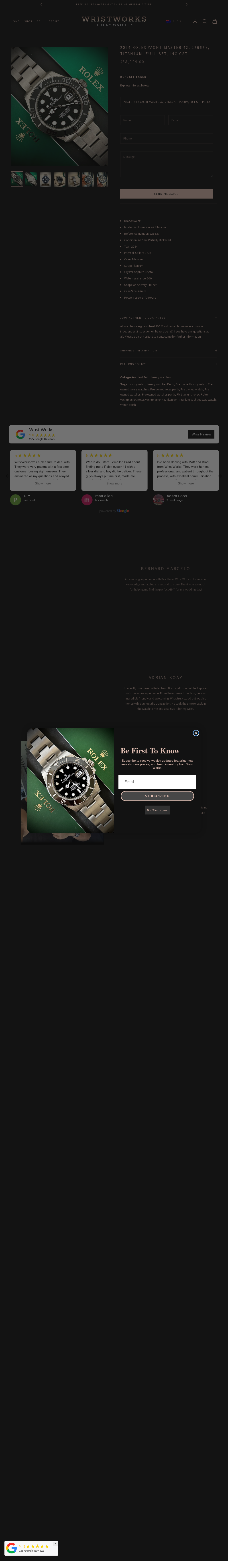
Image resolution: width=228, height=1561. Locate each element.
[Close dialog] (196, 733)
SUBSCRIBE (157, 795)
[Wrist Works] (11, 1548)
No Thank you (157, 810)
